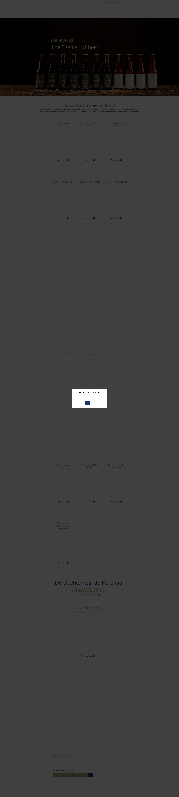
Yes (87, 403)
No (92, 403)
